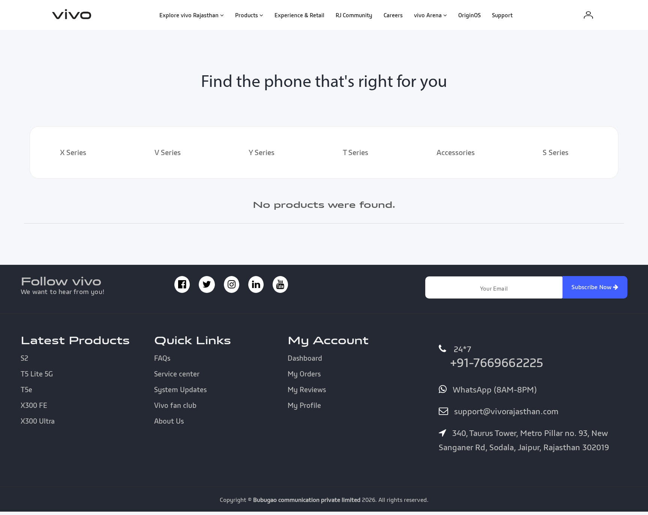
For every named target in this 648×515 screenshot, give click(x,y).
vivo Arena (428, 15)
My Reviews (307, 389)
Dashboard (305, 358)
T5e (26, 389)
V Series (167, 152)
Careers (393, 15)
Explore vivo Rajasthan (189, 15)
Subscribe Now (593, 287)
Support (502, 15)
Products (246, 15)
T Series (355, 152)
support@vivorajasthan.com (505, 411)
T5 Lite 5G (37, 374)
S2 (24, 358)
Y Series (261, 152)
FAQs (162, 358)
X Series (73, 152)
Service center (177, 374)
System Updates (180, 389)
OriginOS (469, 15)
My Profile (304, 405)
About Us (169, 421)
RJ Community (354, 15)
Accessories (455, 152)
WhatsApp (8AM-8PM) (493, 389)
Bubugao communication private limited (306, 499)
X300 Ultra (38, 421)
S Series (555, 152)
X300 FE (34, 405)
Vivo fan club (175, 405)
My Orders (304, 374)
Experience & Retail (299, 15)
